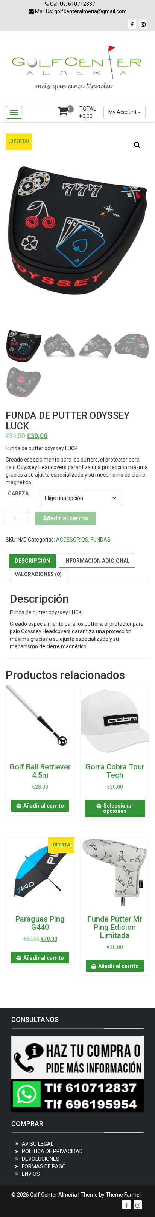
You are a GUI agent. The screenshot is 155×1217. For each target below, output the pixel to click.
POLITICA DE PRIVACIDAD (52, 1151)
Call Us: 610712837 (72, 4)
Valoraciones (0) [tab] (38, 574)
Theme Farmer (123, 1195)
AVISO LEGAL (37, 1144)
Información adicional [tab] (97, 561)
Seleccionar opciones (118, 808)
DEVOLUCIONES (40, 1159)
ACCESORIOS (72, 540)
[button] (137, 145)
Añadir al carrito (66, 518)
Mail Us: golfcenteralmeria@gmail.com (80, 11)
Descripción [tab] (32, 561)
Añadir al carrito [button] (43, 806)
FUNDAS (101, 540)
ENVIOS (31, 1174)
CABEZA (18, 494)
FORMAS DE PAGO (44, 1166)
